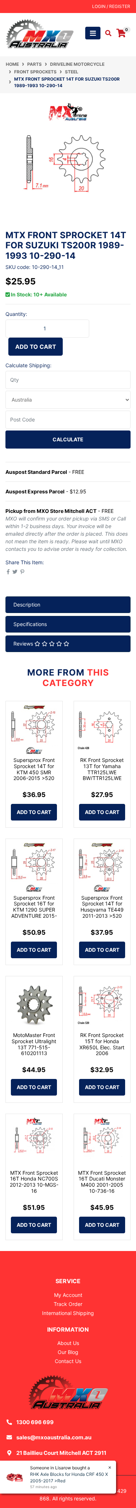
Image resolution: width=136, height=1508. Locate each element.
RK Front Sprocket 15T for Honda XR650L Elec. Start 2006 (101, 1044)
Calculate (68, 439)
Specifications (30, 624)
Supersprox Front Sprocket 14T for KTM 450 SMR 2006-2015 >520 (34, 769)
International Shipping (68, 1313)
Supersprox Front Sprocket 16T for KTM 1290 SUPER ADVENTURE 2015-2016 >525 (34, 910)
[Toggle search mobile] (106, 33)
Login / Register (111, 6)
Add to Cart (35, 346)
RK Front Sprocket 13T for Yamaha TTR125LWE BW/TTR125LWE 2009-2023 (102, 772)
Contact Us (68, 1361)
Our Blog (68, 1352)
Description (26, 604)
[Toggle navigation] (92, 33)
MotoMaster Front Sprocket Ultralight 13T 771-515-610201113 (34, 1044)
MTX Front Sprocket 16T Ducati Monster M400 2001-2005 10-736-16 (102, 1182)
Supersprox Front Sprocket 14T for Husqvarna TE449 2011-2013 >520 (102, 907)
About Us (68, 1343)
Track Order (68, 1304)
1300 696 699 (35, 1422)
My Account (68, 1295)
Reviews (23, 644)
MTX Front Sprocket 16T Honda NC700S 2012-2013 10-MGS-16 (34, 1182)
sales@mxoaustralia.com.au (53, 1437)
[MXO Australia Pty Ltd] (39, 33)
